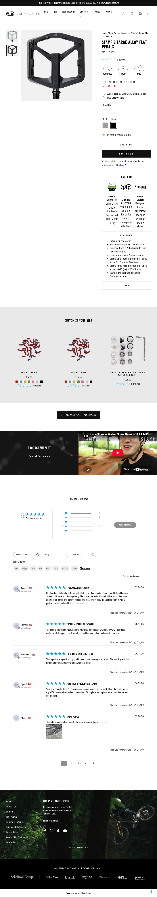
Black (114, 125)
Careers (9, 811)
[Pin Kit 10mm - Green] (29, 381)
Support (109, 11)
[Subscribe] (73, 821)
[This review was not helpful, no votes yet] (141, 612)
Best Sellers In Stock (119, 33)
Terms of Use (49, 813)
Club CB (84, 11)
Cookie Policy (12, 842)
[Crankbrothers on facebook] (45, 831)
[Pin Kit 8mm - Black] (90, 381)
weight (24, 568)
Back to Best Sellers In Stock (80, 415)
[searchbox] (24, 554)
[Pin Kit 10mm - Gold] (24, 381)
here (124, 276)
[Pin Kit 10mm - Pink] (33, 381)
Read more (80, 603)
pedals (74, 568)
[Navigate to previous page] (56, 763)
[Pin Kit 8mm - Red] (66, 381)
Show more (85, 568)
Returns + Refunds (15, 822)
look (40, 568)
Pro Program (11, 817)
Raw (106, 125)
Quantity (106, 105)
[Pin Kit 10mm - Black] (41, 381)
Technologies (68, 11)
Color (109, 119)
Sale (78, 16)
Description (126, 235)
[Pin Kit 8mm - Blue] (70, 381)
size (16, 568)
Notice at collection (78, 893)
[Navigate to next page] (100, 763)
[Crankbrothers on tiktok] (58, 831)
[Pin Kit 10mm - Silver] (37, 381)
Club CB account (112, 3)
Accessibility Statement (17, 837)
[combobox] (55, 554)
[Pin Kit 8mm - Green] (78, 381)
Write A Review (125, 525)
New (46, 11)
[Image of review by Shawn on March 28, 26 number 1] (54, 731)
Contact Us (11, 806)
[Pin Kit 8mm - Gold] (74, 381)
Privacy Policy (12, 832)
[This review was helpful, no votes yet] (135, 612)
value (56, 568)
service (65, 568)
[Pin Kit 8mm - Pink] (82, 381)
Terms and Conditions (16, 827)
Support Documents (39, 456)
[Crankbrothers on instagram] (52, 831)
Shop (55, 11)
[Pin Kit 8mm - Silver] (86, 381)
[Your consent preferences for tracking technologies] (152, 892)
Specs (126, 285)
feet (47, 568)
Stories (96, 11)
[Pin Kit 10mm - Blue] (20, 381)
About (8, 801)
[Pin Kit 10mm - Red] (16, 381)
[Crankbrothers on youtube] (65, 831)
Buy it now (126, 154)
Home (104, 33)
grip (33, 568)
